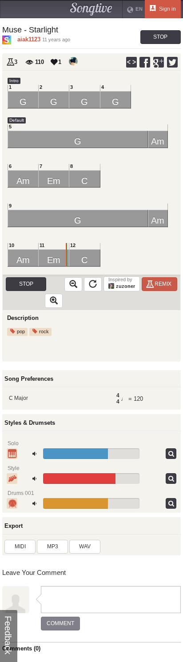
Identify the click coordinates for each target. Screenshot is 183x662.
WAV (85, 546)
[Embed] (131, 62)
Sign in (167, 9)
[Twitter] (173, 62)
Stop (160, 37)
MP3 (52, 546)
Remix (163, 284)
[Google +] (159, 62)
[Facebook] (145, 62)
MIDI (20, 546)
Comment (60, 623)
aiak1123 (28, 39)
